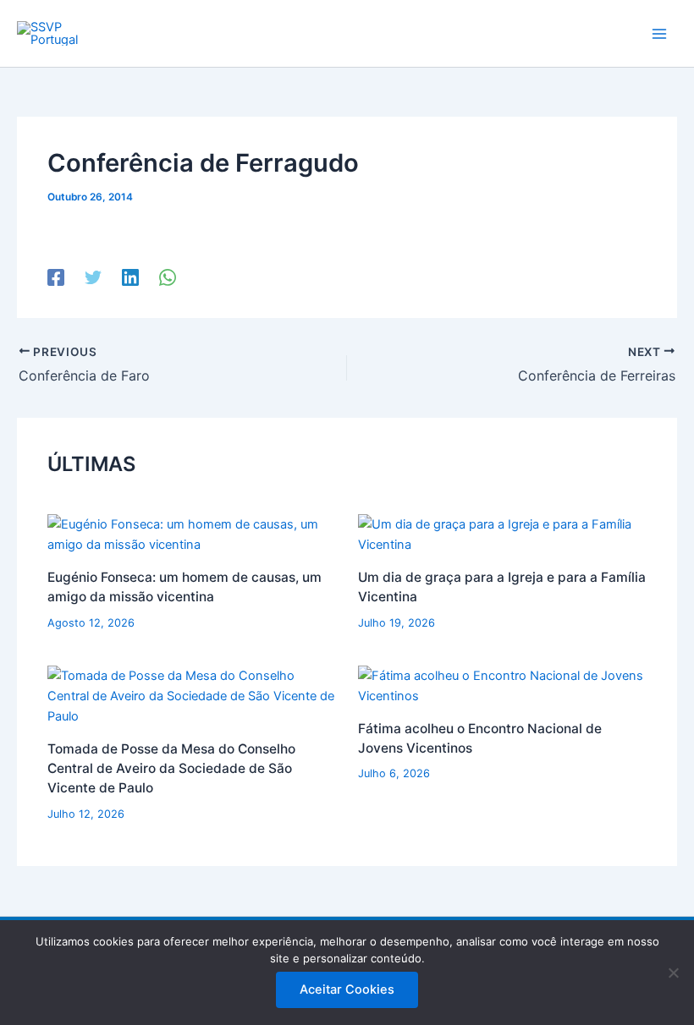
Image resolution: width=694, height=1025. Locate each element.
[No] (672, 972)
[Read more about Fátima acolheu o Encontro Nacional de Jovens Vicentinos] (502, 685)
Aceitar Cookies (347, 989)
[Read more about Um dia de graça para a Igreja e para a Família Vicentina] (502, 533)
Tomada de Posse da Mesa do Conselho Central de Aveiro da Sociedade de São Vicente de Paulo (171, 769)
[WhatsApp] (167, 277)
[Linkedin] (130, 277)
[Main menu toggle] (659, 34)
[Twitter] (93, 277)
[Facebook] (55, 277)
